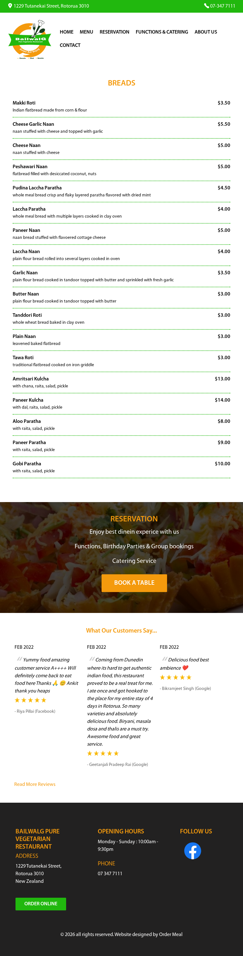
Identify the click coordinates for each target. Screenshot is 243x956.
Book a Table (134, 583)
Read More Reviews (34, 784)
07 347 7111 (110, 873)
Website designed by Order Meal (149, 934)
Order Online (40, 904)
